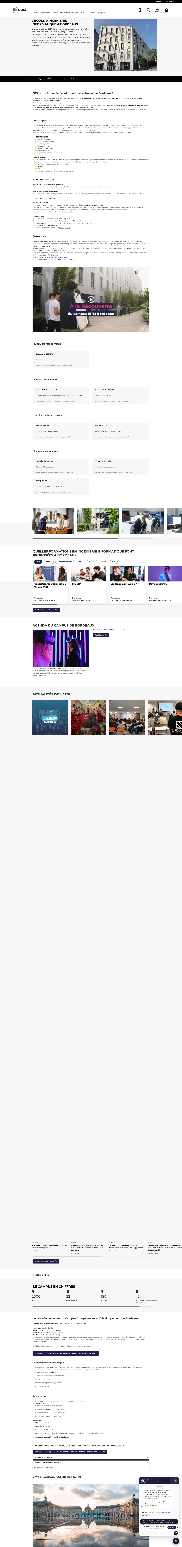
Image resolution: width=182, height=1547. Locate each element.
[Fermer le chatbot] (175, 1481)
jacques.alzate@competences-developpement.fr (53, 492)
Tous (38, 562)
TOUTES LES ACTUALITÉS (46, 1261)
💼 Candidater (146, 1516)
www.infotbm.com (40, 1342)
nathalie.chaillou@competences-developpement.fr (54, 472)
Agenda (157, 12)
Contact (158, 1)
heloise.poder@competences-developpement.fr (53, 437)
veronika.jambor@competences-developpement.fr (113, 472)
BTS (113, 562)
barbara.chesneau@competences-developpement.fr (54, 365)
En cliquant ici (67, 212)
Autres (48, 562)
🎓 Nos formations (147, 1512)
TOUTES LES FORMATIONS (46, 610)
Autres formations (65, 562)
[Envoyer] (176, 1533)
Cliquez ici (52, 198)
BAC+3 (92, 562)
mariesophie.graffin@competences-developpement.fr (55, 401)
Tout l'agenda (101, 635)
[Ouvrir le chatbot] (176, 1541)
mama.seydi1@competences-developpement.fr (112, 437)
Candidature (166, 12)
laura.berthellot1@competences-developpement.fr (113, 401)
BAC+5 (103, 562)
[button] (91, 1457)
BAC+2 (80, 562)
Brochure (140, 12)
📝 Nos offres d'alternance (164, 1512)
